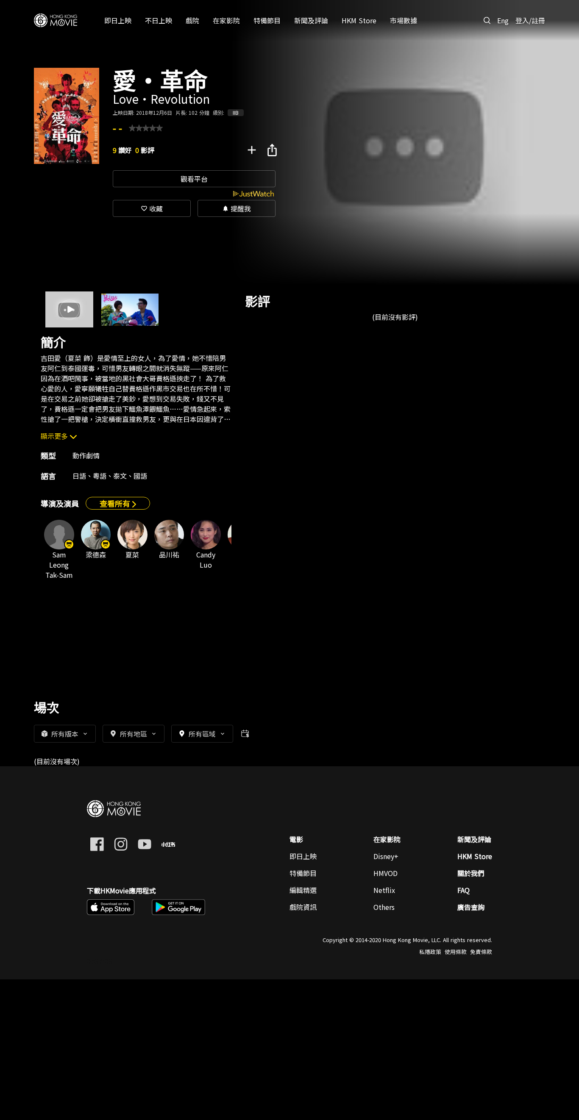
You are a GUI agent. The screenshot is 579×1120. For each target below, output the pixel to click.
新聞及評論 (474, 839)
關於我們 (470, 873)
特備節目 (303, 873)
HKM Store (474, 856)
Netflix (384, 890)
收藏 (152, 208)
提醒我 (236, 208)
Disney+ (385, 856)
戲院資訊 (303, 907)
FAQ (463, 890)
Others (384, 907)
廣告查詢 (470, 907)
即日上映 (303, 856)
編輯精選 (303, 890)
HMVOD (385, 873)
